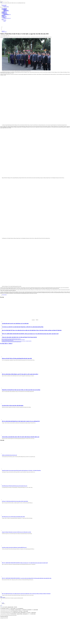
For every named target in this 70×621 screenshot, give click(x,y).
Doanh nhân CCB (4, 12)
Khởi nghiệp (5, 13)
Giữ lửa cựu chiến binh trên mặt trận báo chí (7, 340)
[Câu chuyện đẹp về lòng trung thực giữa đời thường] (8, 403)
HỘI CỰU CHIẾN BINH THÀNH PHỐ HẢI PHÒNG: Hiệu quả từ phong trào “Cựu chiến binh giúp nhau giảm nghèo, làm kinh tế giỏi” (30, 333)
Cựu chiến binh (4, 5)
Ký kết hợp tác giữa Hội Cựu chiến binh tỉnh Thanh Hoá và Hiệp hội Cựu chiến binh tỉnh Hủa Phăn (22, 326)
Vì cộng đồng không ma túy (7, 18)
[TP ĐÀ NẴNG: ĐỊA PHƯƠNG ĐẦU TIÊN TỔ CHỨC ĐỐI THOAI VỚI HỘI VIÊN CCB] (8, 435)
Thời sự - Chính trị (4, 8)
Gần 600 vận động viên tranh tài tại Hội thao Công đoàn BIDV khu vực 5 (14, 547)
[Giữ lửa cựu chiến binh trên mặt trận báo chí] (8, 453)
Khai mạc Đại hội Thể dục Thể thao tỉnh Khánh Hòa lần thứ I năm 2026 (17, 358)
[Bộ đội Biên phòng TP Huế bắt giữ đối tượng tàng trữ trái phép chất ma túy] (8, 484)
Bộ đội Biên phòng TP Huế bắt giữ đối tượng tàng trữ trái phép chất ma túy (11, 341)
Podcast (5, 17)
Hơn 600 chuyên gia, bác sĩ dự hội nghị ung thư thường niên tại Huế (13, 516)
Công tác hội (5, 11)
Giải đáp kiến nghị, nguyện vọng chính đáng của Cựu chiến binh (15, 323)
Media (3, 19)
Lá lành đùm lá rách (6, 14)
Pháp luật (3, 17)
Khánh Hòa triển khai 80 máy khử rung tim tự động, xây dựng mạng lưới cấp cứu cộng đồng (21, 389)
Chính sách (3, 11)
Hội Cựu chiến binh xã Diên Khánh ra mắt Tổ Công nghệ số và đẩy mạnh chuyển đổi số (13, 339)
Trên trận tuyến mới (6, 6)
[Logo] (1, 2)
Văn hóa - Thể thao (4, 16)
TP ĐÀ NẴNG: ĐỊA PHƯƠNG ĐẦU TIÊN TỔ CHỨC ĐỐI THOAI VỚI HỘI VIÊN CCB (20, 436)
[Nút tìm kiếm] (8, 7)
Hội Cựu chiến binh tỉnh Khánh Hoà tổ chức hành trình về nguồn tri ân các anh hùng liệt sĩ (21, 421)
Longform (5, 20)
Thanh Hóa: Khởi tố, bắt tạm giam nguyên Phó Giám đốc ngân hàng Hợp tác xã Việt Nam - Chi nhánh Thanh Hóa (21, 470)
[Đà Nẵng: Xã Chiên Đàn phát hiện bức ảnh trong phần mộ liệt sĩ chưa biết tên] (8, 499)
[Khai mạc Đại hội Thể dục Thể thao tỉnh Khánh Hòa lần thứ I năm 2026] (8, 356)
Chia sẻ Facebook (4, 294)
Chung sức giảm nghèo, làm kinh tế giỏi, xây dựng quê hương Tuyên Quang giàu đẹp (19, 337)
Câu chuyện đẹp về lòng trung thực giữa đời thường (12, 405)
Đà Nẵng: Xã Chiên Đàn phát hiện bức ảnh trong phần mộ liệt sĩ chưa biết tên (15, 501)
